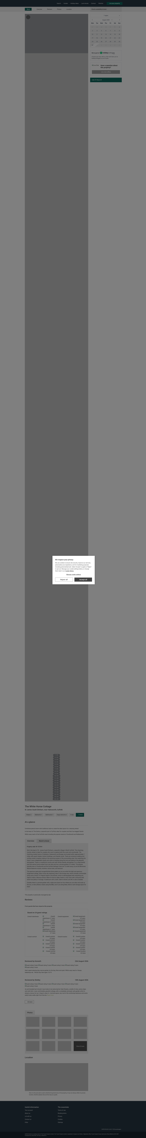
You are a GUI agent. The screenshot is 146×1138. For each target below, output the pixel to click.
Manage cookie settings (73, 574)
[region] (73, 570)
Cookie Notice (69, 571)
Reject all (64, 580)
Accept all (83, 580)
